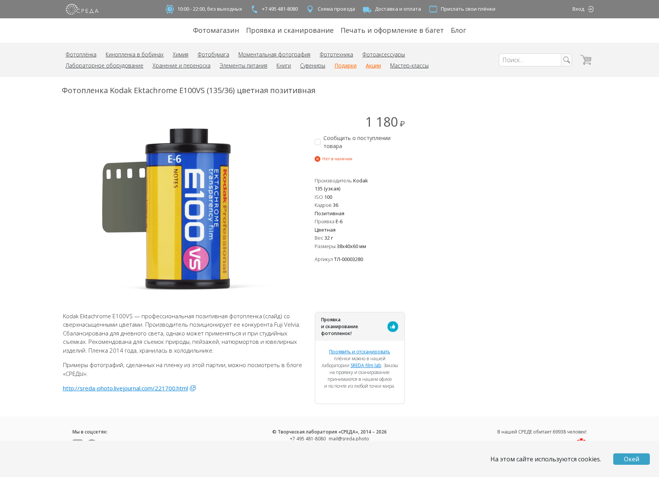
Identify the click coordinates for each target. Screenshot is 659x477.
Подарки (345, 65)
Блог (458, 30)
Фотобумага (213, 54)
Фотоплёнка (81, 54)
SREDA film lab (365, 365)
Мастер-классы (409, 65)
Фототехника (336, 54)
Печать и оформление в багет (392, 30)
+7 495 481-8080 (280, 8)
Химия (180, 54)
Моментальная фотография (274, 54)
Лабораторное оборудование (104, 65)
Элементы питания (243, 65)
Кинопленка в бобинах (135, 54)
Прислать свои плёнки (468, 8)
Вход (578, 8)
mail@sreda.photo (349, 438)
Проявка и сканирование (290, 30)
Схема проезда (336, 8)
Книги (283, 65)
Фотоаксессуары (383, 54)
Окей (631, 459)
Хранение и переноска (182, 65)
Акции (373, 65)
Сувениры (312, 65)
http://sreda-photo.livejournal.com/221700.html (125, 388)
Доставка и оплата (398, 8)
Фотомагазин (216, 30)
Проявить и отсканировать (359, 351)
